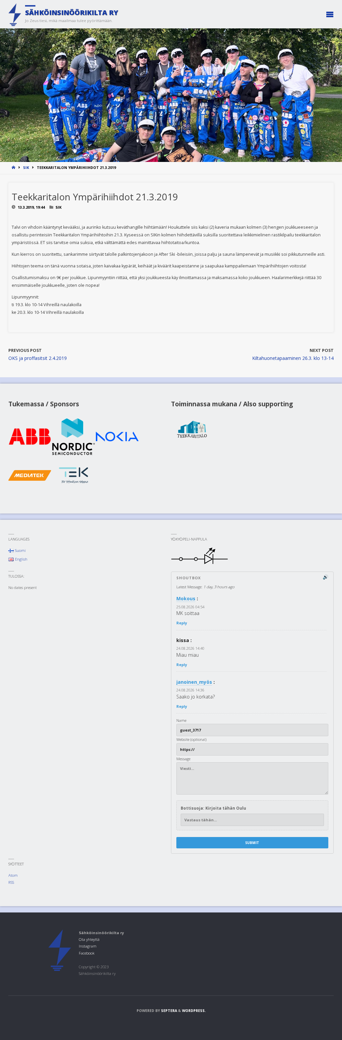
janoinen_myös (194, 682)
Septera (168, 1010)
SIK (26, 167)
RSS (11, 882)
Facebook (87, 953)
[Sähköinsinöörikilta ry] (14, 14)
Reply (181, 622)
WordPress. (194, 1010)
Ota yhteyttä (89, 939)
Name (181, 720)
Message (183, 758)
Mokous (185, 598)
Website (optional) (191, 739)
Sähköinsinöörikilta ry (71, 12)
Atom (13, 875)
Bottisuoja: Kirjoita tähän (213, 808)
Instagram (88, 946)
